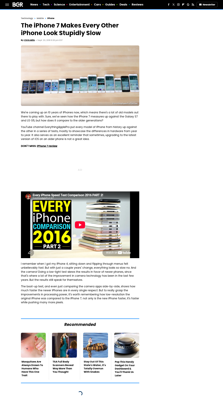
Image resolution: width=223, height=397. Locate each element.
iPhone (50, 18)
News (34, 4)
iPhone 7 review (47, 146)
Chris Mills (29, 40)
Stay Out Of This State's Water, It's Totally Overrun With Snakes (95, 366)
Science (59, 4)
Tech (46, 4)
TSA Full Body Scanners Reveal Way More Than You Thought (63, 366)
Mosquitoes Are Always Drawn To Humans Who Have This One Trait (32, 368)
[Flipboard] (183, 4)
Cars (97, 4)
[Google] (188, 4)
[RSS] (193, 4)
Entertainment (79, 4)
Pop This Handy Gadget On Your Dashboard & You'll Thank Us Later (125, 368)
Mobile (40, 18)
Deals (123, 4)
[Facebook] (168, 4)
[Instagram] (178, 4)
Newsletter (209, 4)
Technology (27, 18)
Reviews (137, 4)
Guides (110, 4)
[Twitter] (173, 4)
